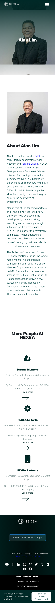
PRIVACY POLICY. (21, 556)
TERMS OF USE (34, 556)
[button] (53, 592)
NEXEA (36, 156)
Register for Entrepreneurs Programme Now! (41, 596)
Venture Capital (29, 163)
